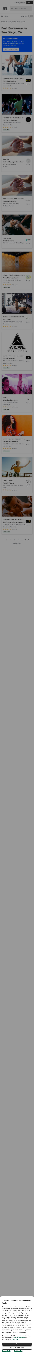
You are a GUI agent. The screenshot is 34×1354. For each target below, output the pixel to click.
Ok (17, 1344)
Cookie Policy (18, 1351)
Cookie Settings (17, 1348)
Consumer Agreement (19, 1337)
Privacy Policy (15, 1339)
